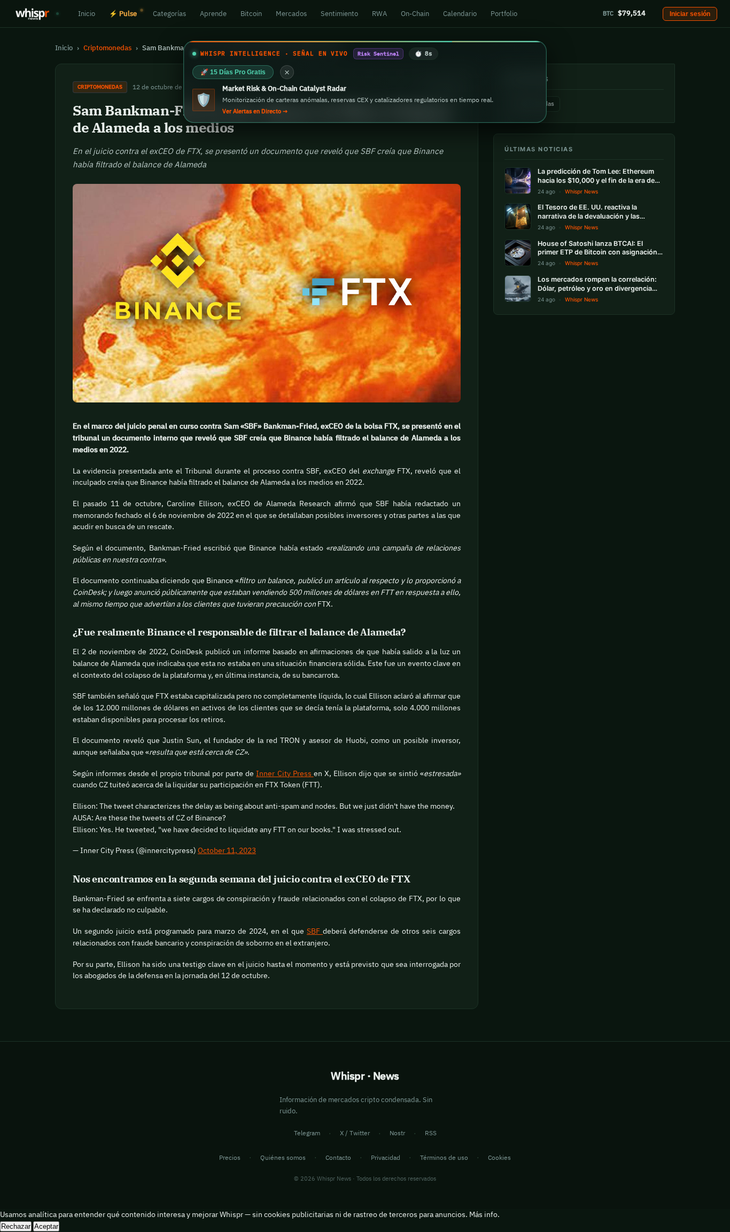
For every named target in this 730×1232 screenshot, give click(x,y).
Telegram (307, 1133)
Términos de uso (444, 1157)
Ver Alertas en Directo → (255, 111)
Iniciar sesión (690, 14)
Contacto (338, 1157)
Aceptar (46, 1226)
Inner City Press (284, 773)
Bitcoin (251, 13)
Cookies (499, 1157)
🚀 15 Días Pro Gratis (233, 72)
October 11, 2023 (227, 850)
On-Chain (415, 13)
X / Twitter (355, 1133)
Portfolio (504, 13)
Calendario (460, 13)
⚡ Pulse (123, 13)
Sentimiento (339, 13)
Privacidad (385, 1157)
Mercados (291, 13)
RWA (379, 13)
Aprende (213, 13)
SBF (315, 931)
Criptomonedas (107, 47)
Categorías (169, 13)
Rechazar (15, 1226)
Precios (229, 1157)
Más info (483, 1214)
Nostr (397, 1133)
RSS (431, 1133)
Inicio (86, 13)
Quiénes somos (283, 1157)
